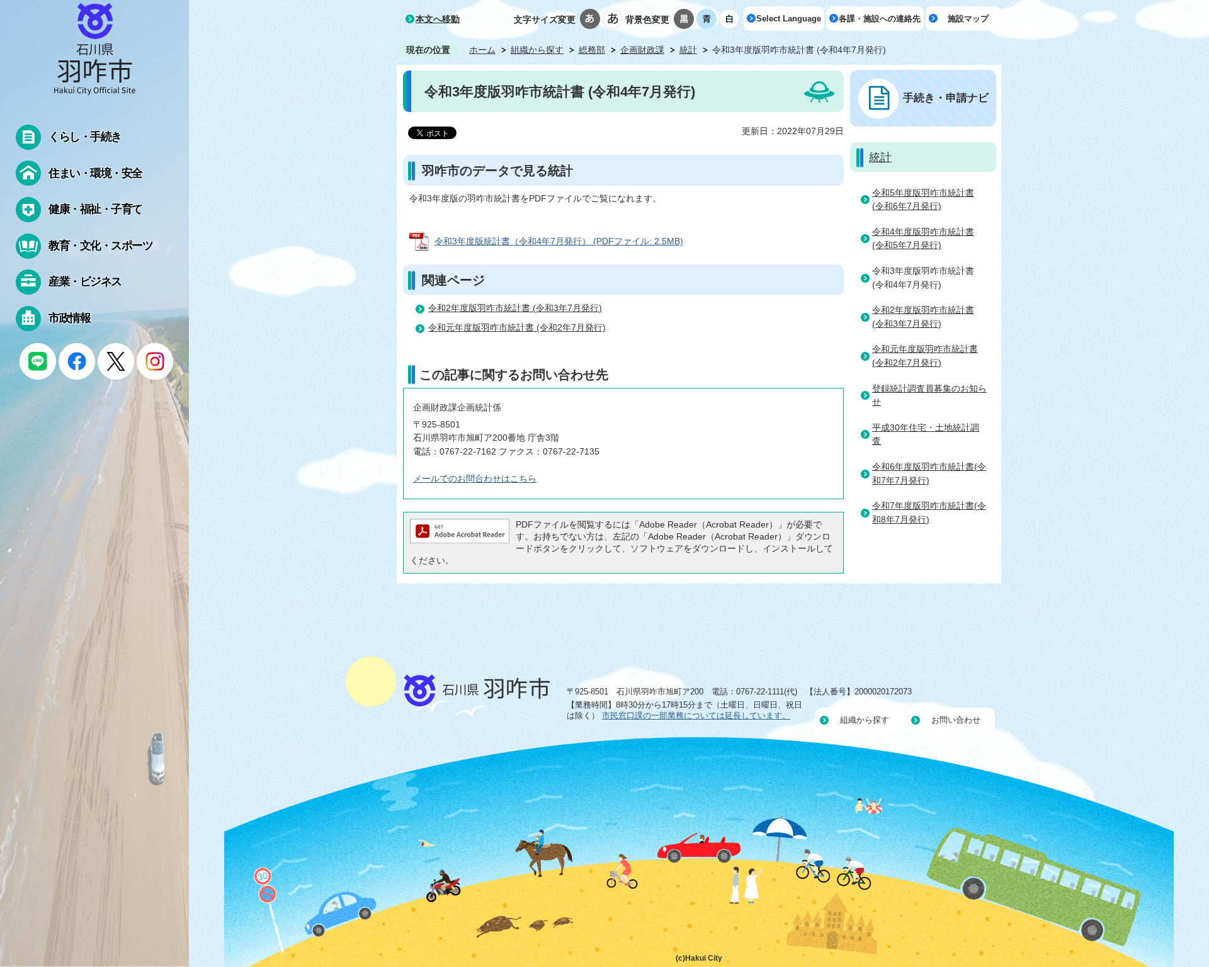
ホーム (482, 50)
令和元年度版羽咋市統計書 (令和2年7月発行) (517, 327)
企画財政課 (642, 50)
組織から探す (537, 50)
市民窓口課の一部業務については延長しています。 (696, 715)
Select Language (788, 18)
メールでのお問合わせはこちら (474, 478)
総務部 (592, 50)
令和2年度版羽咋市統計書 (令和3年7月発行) (515, 308)
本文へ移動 (438, 19)
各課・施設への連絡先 (880, 18)
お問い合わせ (955, 720)
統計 (688, 50)
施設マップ (968, 18)
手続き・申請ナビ (946, 97)
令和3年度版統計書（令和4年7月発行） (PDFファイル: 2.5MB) (558, 241)
